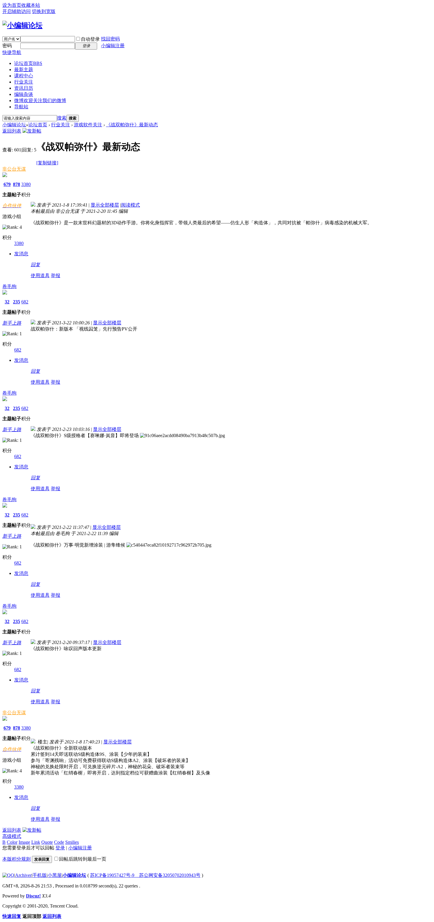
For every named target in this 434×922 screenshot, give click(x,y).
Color (12, 842)
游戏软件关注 (88, 124)
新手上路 (11, 323)
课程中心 (23, 75)
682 (24, 301)
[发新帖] (31, 130)
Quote (47, 842)
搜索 (61, 117)
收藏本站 (30, 5)
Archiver (23, 875)
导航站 (21, 106)
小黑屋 (55, 875)
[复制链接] (47, 162)
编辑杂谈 (23, 94)
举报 (55, 275)
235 (16, 301)
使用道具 (40, 275)
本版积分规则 (16, 858)
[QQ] (8, 875)
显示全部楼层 (105, 204)
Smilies (72, 842)
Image (24, 842)
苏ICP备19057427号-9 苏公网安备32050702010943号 (145, 875)
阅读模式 (130, 204)
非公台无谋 (14, 168)
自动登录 (90, 39)
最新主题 (23, 69)
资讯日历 (23, 88)
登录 (60, 847)
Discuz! (33, 895)
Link (35, 842)
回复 (35, 264)
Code (59, 842)
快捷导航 (11, 52)
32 (7, 301)
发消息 (21, 253)
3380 (26, 184)
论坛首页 (28, 63)
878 (16, 184)
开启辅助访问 (16, 11)
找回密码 (110, 38)
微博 (40, 100)
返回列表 (11, 130)
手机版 (39, 875)
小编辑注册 (113, 45)
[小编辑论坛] (22, 25)
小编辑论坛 (14, 124)
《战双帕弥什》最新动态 (132, 124)
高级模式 (11, 836)
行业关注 (23, 81)
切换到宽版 (44, 11)
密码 (7, 45)
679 (7, 184)
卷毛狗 (9, 286)
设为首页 (11, 5)
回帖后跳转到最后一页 (82, 858)
